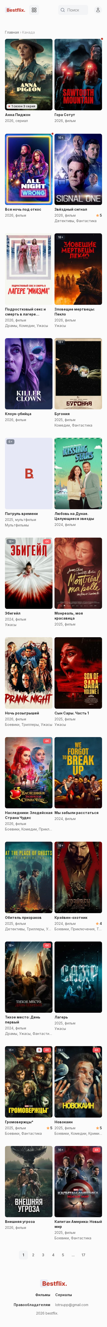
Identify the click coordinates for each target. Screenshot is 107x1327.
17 (83, 1255)
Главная (12, 32)
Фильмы (42, 1295)
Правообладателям (32, 1305)
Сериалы (63, 1295)
